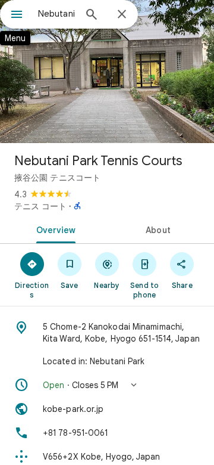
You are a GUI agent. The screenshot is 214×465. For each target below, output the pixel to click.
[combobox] (56, 14)
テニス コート (40, 206)
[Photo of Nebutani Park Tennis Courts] (107, 71)
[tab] (53, 229)
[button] (107, 385)
